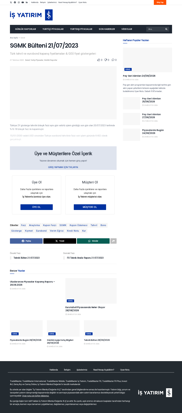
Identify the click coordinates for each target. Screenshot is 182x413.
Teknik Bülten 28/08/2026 (97, 340)
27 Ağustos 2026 (151, 121)
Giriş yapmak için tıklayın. (63, 167)
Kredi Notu (73, 230)
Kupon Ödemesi (78, 225)
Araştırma (34, 225)
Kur (84, 230)
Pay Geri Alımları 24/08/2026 (139, 75)
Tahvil (94, 225)
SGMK (63, 225)
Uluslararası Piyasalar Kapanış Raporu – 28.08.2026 (32, 283)
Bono (103, 225)
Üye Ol (36, 207)
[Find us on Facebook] (15, 2)
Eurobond (41, 230)
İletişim (43, 2)
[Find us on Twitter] (11, 2)
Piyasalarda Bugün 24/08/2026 (153, 132)
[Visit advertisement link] (147, 171)
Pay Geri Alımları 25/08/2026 (151, 100)
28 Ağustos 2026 (18, 289)
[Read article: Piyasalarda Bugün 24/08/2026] (131, 135)
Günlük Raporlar (25, 29)
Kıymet (29, 230)
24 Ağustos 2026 (131, 80)
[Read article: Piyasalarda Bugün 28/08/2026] (26, 328)
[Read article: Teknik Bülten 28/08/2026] (100, 328)
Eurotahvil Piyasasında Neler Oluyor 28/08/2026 (85, 309)
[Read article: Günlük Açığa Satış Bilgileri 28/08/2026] (63, 328)
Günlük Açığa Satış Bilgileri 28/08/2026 (60, 341)
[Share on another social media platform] (113, 241)
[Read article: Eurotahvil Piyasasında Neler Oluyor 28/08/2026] (91, 291)
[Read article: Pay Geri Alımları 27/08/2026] (131, 119)
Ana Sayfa (14, 38)
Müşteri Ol (90, 207)
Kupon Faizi (49, 225)
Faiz (23, 225)
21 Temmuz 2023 (17, 60)
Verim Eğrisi (57, 230)
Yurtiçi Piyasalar (53, 29)
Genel (22, 38)
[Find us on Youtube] (23, 2)
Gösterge (16, 230)
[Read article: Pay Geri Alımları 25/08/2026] (131, 103)
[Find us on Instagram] (19, 2)
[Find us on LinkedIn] (27, 2)
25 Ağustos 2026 (151, 105)
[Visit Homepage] (31, 14)
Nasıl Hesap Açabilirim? (67, 2)
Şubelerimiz (52, 2)
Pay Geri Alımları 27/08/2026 (151, 116)
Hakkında (34, 2)
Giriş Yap (160, 2)
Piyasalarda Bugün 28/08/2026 (25, 340)
